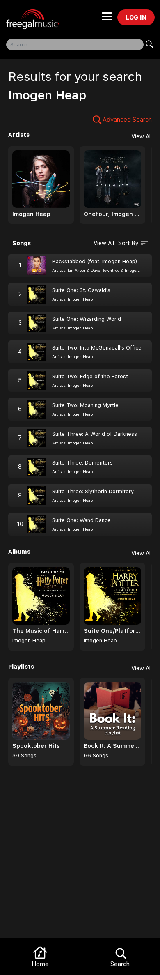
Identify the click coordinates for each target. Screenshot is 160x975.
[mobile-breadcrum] (107, 19)
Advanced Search (127, 119)
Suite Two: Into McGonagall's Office (97, 348)
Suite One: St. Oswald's (81, 290)
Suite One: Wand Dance (81, 520)
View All (141, 136)
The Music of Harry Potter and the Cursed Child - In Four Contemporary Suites (41, 631)
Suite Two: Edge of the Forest (90, 376)
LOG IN (136, 17)
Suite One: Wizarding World (86, 319)
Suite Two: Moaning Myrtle (85, 405)
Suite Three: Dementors (82, 463)
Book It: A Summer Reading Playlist (112, 746)
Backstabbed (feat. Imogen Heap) (94, 261)
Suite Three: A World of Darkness (94, 434)
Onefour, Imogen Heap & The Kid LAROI (112, 214)
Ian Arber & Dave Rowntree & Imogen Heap (109, 270)
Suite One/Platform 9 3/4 (112, 631)
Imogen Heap (31, 214)
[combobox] (75, 44)
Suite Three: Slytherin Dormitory (93, 491)
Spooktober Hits (36, 746)
